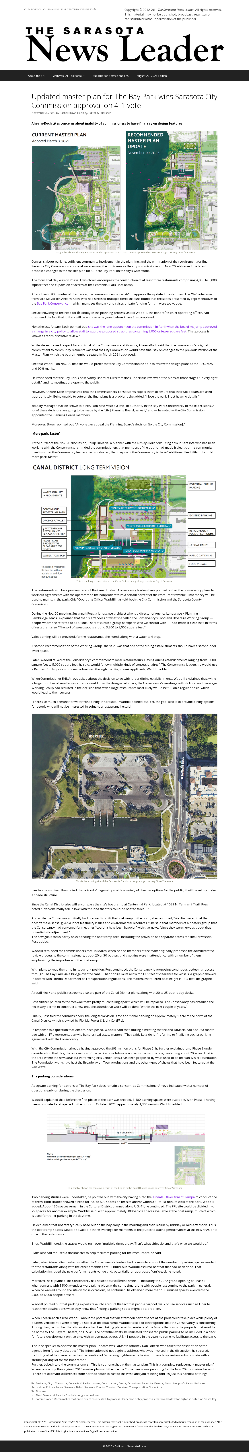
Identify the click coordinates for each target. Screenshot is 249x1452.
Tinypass (41, 1391)
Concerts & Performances (84, 1383)
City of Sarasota (57, 1383)
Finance (158, 1383)
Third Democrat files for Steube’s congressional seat (68, 1395)
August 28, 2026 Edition (152, 76)
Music (168, 1383)
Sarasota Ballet (73, 1387)
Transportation (138, 1387)
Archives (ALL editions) (67, 76)
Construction (109, 1383)
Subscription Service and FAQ (111, 76)
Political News (54, 1387)
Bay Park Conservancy (52, 303)
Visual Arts (155, 1387)
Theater (111, 1387)
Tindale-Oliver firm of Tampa (173, 1197)
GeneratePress (136, 1446)
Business (41, 1383)
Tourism (122, 1387)
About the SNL (37, 76)
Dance (122, 1383)
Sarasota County (94, 1387)
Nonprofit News (183, 1383)
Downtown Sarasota (140, 1383)
